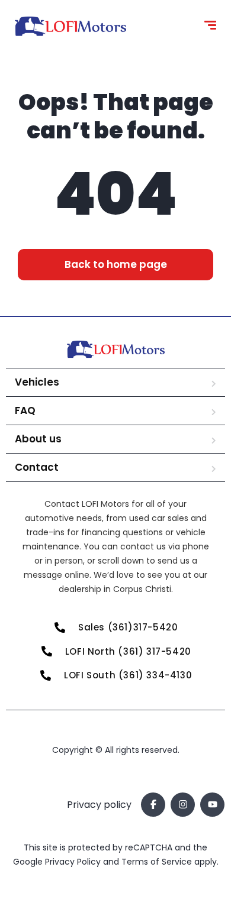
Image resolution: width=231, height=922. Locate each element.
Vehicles (37, 382)
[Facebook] (153, 804)
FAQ (25, 410)
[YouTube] (212, 804)
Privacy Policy (74, 862)
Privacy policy (99, 804)
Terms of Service (157, 862)
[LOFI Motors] (70, 27)
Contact (37, 467)
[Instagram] (183, 804)
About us (38, 439)
